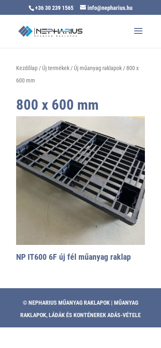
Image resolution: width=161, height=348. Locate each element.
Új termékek (55, 68)
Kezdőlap (27, 68)
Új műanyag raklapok (98, 68)
